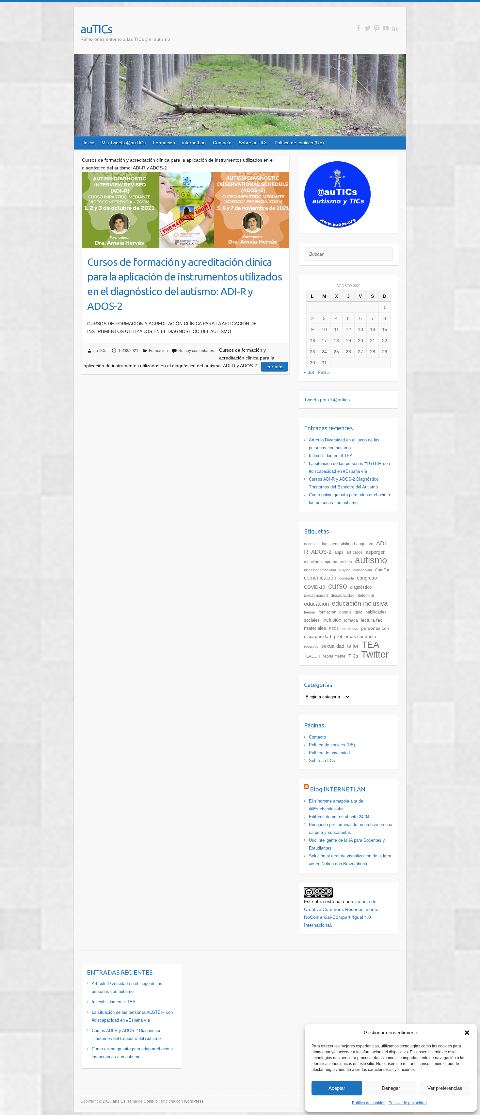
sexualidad (332, 646)
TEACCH (312, 656)
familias (310, 612)
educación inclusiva (360, 603)
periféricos (350, 628)
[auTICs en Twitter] (367, 28)
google (345, 612)
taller (353, 646)
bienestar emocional (320, 570)
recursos (311, 646)
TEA (370, 644)
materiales (315, 628)
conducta (346, 578)
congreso (367, 578)
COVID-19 (314, 587)
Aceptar (336, 1088)
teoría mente (334, 656)
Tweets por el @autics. (327, 399)
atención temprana (320, 562)
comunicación (320, 578)
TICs (353, 656)
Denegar (391, 1088)
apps (339, 552)
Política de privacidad (408, 1103)
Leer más (274, 366)
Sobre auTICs (253, 142)
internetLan (194, 142)
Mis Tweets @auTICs (124, 142)
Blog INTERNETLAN (337, 789)
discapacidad (316, 595)
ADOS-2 (321, 552)
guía (358, 612)
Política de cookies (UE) (299, 142)
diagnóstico (361, 587)
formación (327, 612)
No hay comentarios (196, 350)
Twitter (375, 654)
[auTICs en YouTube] (385, 28)
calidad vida (362, 570)
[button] (467, 1032)
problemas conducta (355, 636)
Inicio (89, 142)
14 (372, 329)
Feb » (324, 372)
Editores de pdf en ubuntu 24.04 (339, 816)
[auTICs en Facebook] (358, 28)
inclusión (332, 620)
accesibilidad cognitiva (351, 543)
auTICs (96, 29)
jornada (351, 620)
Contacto (222, 142)
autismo (371, 560)
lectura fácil (372, 620)
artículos (354, 552)
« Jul (309, 372)
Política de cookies (368, 1103)
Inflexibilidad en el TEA (331, 455)
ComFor (382, 570)
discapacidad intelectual (352, 595)
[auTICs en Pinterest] (376, 28)
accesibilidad (316, 544)
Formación (164, 142)
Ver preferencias (444, 1088)
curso (337, 586)
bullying (344, 570)
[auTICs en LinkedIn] (395, 28)
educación (316, 604)
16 (312, 340)
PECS (334, 628)
